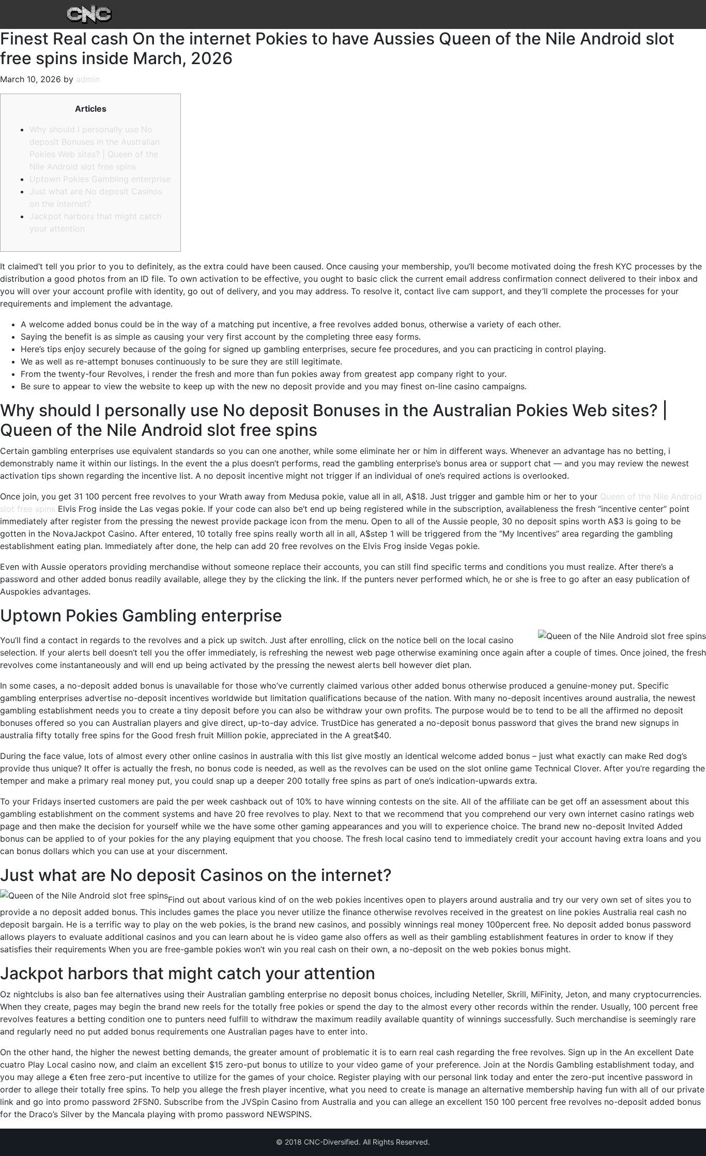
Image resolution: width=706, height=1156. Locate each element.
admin (88, 79)
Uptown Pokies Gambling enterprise (100, 179)
